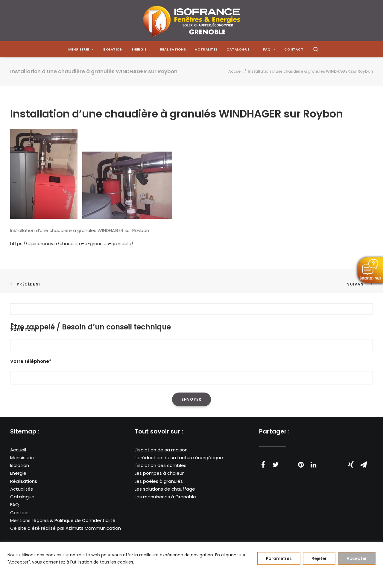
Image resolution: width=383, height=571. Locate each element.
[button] (316, 49)
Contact (19, 512)
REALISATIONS (173, 49)
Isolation (113, 49)
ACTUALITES (206, 49)
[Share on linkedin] (313, 465)
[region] (191, 556)
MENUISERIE (78, 49)
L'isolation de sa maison (161, 450)
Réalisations (23, 481)
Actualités (21, 489)
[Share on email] (364, 465)
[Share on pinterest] (301, 465)
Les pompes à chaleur (159, 473)
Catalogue (22, 497)
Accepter (356, 558)
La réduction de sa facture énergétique (179, 457)
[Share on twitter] (276, 465)
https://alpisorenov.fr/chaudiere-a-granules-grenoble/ (71, 243)
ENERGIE (139, 49)
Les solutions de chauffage (165, 489)
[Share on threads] (288, 462)
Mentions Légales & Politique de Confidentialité (62, 520)
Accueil (235, 71)
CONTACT (293, 49)
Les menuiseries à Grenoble (165, 497)
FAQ (14, 504)
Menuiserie (22, 457)
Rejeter (319, 558)
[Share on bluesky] (338, 462)
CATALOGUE (238, 49)
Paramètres (279, 558)
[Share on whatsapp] (326, 462)
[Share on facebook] (263, 465)
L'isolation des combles (160, 465)
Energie (18, 473)
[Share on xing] (351, 465)
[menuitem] (81, 49)
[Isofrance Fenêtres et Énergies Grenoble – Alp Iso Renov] (191, 21)
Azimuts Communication (93, 528)
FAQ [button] (267, 49)
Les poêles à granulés (159, 481)
